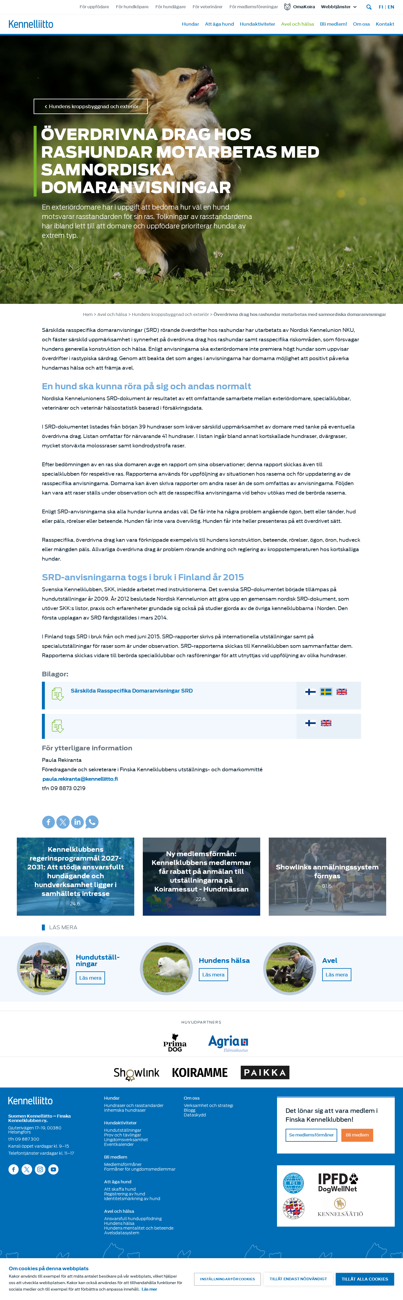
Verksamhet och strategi (208, 1105)
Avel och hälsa (297, 24)
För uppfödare (94, 7)
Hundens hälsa (119, 1223)
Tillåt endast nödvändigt (298, 1278)
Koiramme (200, 1074)
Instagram (40, 1169)
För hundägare (170, 7)
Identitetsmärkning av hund (132, 1198)
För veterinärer (207, 7)
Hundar (190, 24)
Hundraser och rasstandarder (133, 1105)
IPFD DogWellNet (338, 1183)
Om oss (361, 24)
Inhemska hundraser (125, 1110)
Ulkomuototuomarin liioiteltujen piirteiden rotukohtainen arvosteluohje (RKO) (310, 692)
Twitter (63, 822)
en (391, 7)
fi (381, 7)
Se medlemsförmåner (311, 1135)
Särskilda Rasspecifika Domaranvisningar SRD (132, 691)
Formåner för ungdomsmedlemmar (140, 1169)
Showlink (136, 1074)
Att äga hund (219, 24)
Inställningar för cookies (227, 1279)
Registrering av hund (124, 1194)
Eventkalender (119, 1144)
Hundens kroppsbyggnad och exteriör (93, 106)
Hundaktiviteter (257, 24)
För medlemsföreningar (254, 7)
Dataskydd (195, 1115)
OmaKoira (304, 7)
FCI (293, 1183)
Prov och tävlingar (122, 1135)
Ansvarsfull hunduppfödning (133, 1218)
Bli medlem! (333, 24)
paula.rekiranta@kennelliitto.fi (80, 779)
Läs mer (149, 1289)
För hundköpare (132, 7)
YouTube (53, 1169)
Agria (228, 1042)
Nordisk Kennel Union (293, 1208)
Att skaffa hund (120, 1189)
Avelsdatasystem (121, 1232)
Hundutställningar (122, 1130)
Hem (88, 315)
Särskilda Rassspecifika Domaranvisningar (326, 692)
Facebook (48, 822)
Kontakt (385, 24)
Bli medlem (115, 1157)
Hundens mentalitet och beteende (138, 1228)
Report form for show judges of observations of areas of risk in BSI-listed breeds (326, 723)
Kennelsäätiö (340, 1208)
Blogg (189, 1110)
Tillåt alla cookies (365, 1279)
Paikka (265, 1074)
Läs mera (90, 977)
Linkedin (77, 822)
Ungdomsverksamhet (126, 1139)
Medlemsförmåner (123, 1164)
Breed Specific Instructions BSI (342, 692)
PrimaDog (175, 1042)
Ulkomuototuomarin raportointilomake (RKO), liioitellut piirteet (310, 723)
